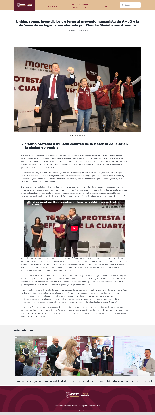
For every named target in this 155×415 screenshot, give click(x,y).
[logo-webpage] (25, 3)
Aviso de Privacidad (77, 410)
